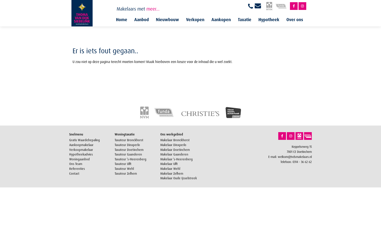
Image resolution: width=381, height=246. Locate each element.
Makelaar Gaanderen (174, 154)
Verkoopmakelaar (81, 150)
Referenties (77, 169)
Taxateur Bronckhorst (129, 140)
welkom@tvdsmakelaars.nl (295, 157)
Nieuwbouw (167, 19)
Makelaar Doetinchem (175, 150)
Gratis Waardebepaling (84, 140)
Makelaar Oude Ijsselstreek (178, 178)
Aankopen (221, 19)
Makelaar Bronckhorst (175, 140)
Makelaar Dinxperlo (173, 145)
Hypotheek (268, 19)
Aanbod (141, 19)
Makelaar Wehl (170, 169)
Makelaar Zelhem (171, 174)
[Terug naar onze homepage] (82, 13)
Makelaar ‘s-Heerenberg (176, 159)
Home (121, 19)
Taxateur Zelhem (126, 174)
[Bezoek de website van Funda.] (308, 136)
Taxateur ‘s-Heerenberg (130, 159)
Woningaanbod (79, 159)
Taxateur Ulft (123, 164)
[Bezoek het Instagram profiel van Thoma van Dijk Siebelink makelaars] (302, 6)
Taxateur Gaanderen (128, 154)
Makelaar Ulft (169, 164)
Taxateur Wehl (124, 169)
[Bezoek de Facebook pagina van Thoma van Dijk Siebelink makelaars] (294, 6)
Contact (74, 174)
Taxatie (244, 19)
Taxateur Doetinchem (129, 150)
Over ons (294, 19)
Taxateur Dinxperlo (127, 145)
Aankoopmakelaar (81, 145)
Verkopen (195, 19)
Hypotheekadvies (81, 154)
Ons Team (75, 164)
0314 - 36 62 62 (302, 162)
